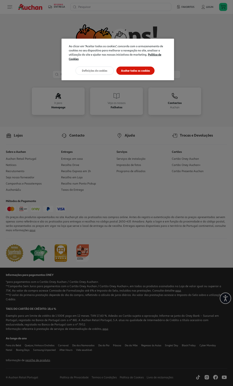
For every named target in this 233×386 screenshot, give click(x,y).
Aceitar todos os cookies (135, 70)
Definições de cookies (94, 70)
